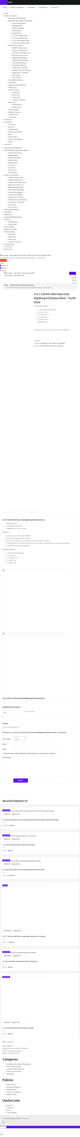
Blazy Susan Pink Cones (20, 55)
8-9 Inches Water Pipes (20, 38)
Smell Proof (16, 92)
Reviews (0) (36, 512)
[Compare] (25, 812)
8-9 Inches (11, 167)
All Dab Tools (16, 107)
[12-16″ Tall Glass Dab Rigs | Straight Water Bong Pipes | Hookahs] (24, 906)
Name (5, 744)
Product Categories (16, 7)
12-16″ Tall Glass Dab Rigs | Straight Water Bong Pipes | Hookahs (23, 936)
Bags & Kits (16, 95)
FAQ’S (10, 142)
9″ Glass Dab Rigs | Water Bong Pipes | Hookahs (18, 1028)
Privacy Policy (12, 137)
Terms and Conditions (15, 139)
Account (3, 270)
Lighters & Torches (14, 112)
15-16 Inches (12, 172)
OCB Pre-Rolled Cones (20, 50)
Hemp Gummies (13, 109)
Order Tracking (12, 1112)
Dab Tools (11, 102)
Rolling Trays (12, 87)
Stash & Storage (13, 90)
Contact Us (54, 7)
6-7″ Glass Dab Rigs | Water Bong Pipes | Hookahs (18, 845)
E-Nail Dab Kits (17, 105)
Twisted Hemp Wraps (19, 63)
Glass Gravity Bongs (19, 23)
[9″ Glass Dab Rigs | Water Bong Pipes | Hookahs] (24, 998)
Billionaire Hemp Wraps (20, 58)
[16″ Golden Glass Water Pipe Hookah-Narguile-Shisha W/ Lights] (21, 861)
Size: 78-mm (16, 75)
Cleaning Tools (13, 114)
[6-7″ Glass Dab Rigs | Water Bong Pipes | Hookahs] (19, 836)
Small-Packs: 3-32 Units (20, 67)
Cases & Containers (19, 100)
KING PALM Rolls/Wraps (20, 60)
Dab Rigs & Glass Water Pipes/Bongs (22, 285)
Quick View (13, 814)
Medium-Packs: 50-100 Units (21, 70)
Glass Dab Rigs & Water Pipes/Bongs (20, 21)
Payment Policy (12, 1094)
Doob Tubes (16, 97)
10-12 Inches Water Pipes (20, 40)
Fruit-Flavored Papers (19, 65)
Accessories (12, 117)
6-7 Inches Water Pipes (20, 35)
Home (5, 7)
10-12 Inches (12, 170)
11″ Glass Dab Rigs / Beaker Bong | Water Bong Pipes (19, 961)
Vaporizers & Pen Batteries (17, 18)
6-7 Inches (11, 165)
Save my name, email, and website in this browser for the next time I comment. (30, 753)
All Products (32, 7)
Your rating (7, 739)
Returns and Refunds (15, 132)
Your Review (7, 757)
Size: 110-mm (16, 77)
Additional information (22, 512)
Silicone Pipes (16, 30)
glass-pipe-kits (58, 346)
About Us (11, 127)
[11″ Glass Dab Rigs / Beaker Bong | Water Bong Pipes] (19, 952)
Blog (9, 134)
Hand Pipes (12, 82)
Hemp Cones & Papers (15, 45)
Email (5, 749)
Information (43, 7)
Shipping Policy (13, 129)
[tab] (7, 512)
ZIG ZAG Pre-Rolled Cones (21, 53)
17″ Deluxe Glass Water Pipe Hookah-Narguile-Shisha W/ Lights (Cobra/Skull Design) (30, 820)
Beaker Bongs (17, 33)
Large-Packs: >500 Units (20, 72)
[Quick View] (17, 812)
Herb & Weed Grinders (15, 80)
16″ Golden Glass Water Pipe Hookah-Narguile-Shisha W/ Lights (23, 869)
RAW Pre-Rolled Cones (20, 48)
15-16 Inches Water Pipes (20, 43)
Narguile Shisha (17, 26)
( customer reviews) (41, 306)
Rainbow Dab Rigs (18, 28)
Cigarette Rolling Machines (17, 85)
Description (8, 512)
